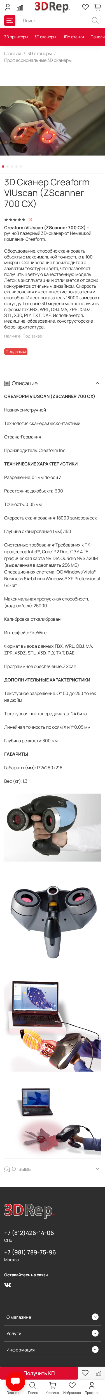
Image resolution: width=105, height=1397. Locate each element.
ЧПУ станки (73, 36)
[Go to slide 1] (3, 166)
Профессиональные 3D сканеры (38, 60)
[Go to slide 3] (12, 166)
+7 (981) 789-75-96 (30, 1252)
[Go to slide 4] (16, 166)
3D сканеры (45, 36)
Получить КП (39, 1373)
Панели (98, 36)
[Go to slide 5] (21, 166)
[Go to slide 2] (7, 166)
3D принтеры (16, 36)
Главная (12, 53)
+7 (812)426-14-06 (29, 1233)
